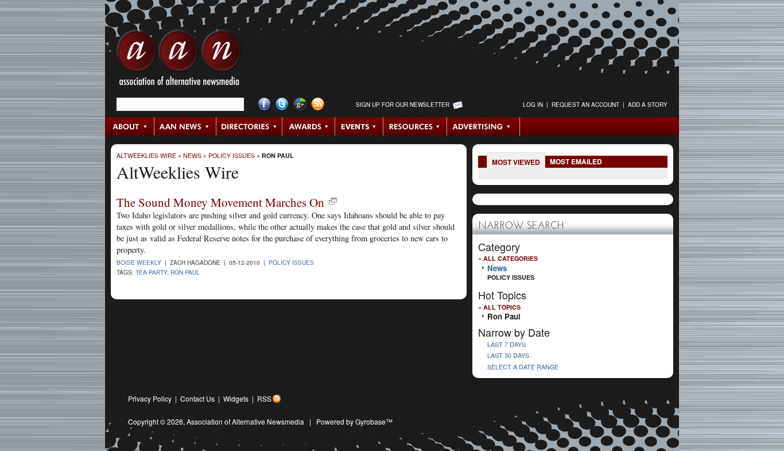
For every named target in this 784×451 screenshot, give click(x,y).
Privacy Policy (150, 398)
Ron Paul (278, 155)
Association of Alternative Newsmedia (245, 421)
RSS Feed (317, 104)
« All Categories (508, 258)
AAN (179, 60)
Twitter (282, 104)
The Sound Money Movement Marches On (220, 202)
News (192, 155)
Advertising (483, 126)
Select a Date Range (522, 367)
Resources (415, 126)
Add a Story (647, 105)
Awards (308, 126)
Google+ (299, 104)
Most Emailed (576, 161)
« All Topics (499, 307)
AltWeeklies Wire (146, 155)
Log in (533, 105)
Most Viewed (516, 162)
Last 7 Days (506, 344)
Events (359, 126)
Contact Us (197, 398)
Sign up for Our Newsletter (402, 105)
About (130, 126)
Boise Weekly (139, 262)
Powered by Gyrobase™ (354, 421)
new (332, 201)
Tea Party (151, 272)
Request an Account (585, 105)
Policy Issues (231, 155)
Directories (249, 126)
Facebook (264, 104)
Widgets (236, 398)
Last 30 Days (508, 355)
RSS (264, 398)
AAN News (185, 126)
